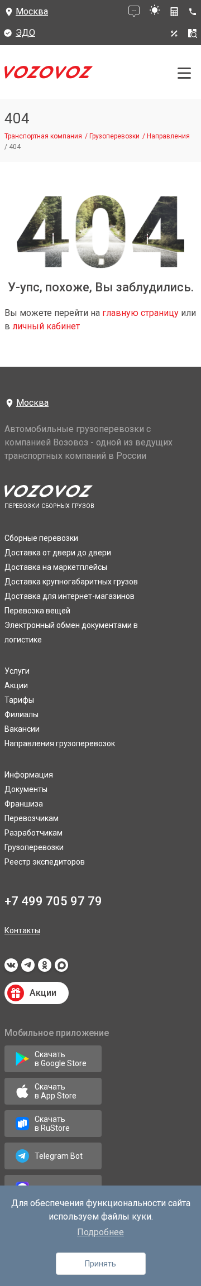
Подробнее (100, 1232)
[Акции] (174, 33)
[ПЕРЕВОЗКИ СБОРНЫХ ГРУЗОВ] (48, 75)
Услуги (17, 670)
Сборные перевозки (41, 538)
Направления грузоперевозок (59, 743)
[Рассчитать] (174, 11)
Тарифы (19, 699)
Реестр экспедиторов (44, 861)
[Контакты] (194, 11)
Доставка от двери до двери (57, 552)
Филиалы (21, 714)
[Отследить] (192, 33)
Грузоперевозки (34, 847)
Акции (16, 685)
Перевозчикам (31, 818)
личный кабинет (46, 326)
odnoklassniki (44, 968)
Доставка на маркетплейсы (55, 567)
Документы (25, 789)
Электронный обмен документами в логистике (71, 632)
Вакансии (22, 728)
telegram (28, 968)
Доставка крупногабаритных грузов (71, 581)
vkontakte (11, 968)
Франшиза (23, 803)
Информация (28, 774)
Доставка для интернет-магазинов (69, 596)
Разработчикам (33, 832)
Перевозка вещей (37, 610)
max (61, 968)
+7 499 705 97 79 (53, 901)
